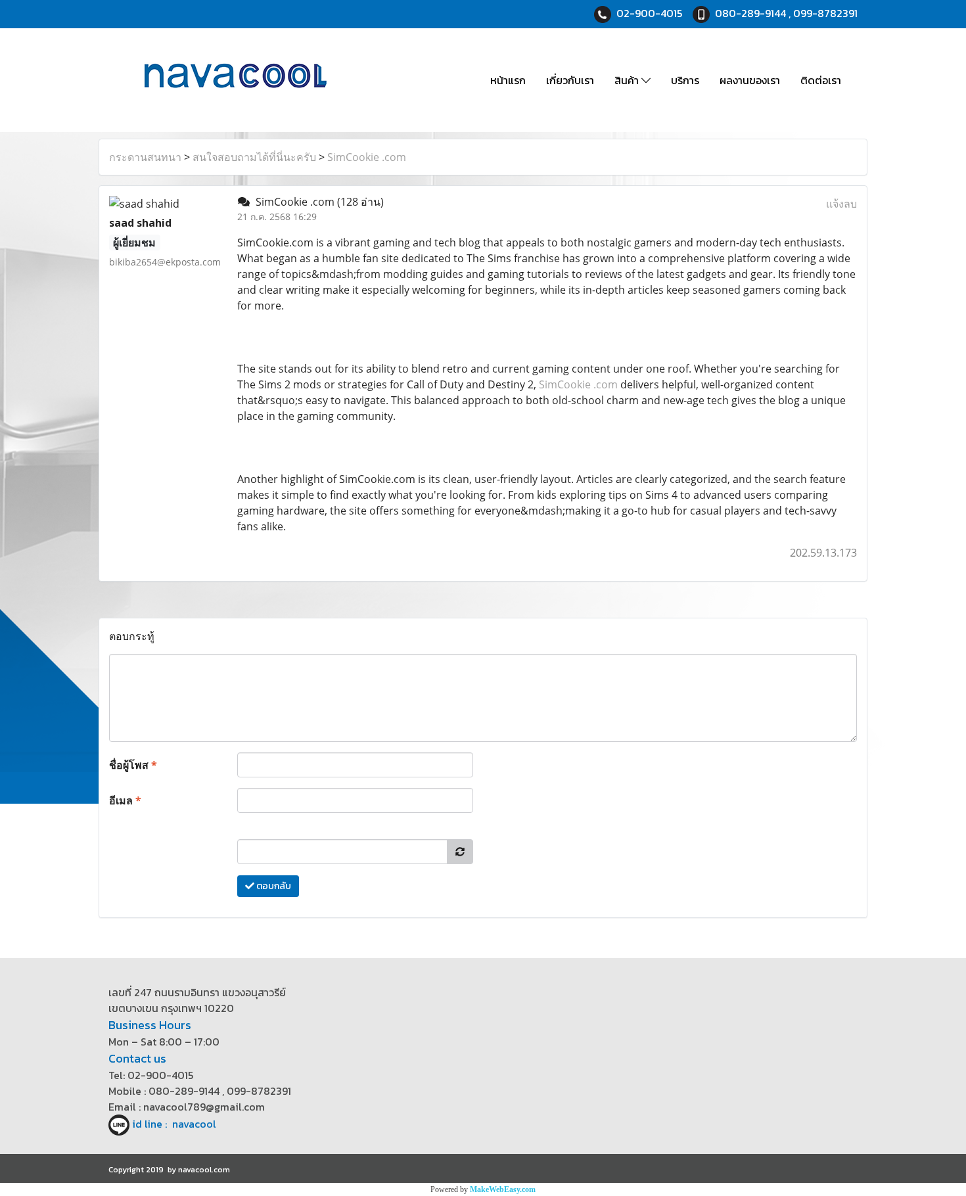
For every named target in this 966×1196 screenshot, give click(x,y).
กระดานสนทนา (145, 157)
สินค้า (627, 80)
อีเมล (125, 800)
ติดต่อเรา (820, 80)
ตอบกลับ (272, 886)
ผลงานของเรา (750, 80)
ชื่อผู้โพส (133, 765)
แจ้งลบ (841, 203)
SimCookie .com (366, 157)
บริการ (685, 80)
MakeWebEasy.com (503, 1189)
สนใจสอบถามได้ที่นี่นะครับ (254, 157)
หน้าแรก (508, 80)
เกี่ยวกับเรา (570, 80)
